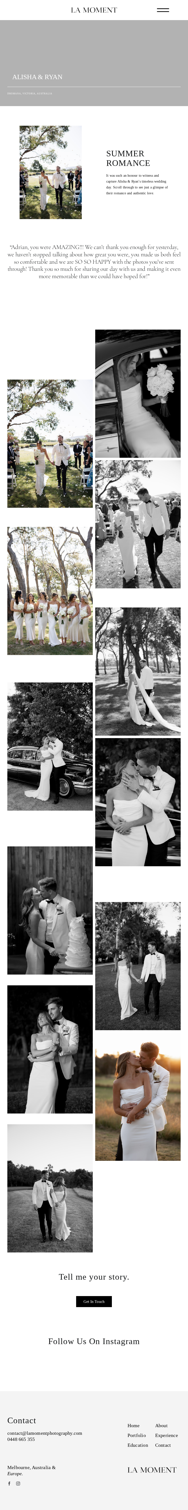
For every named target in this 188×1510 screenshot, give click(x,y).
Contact (163, 1445)
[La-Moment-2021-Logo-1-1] (94, 9)
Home (134, 1425)
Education (138, 1445)
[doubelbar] (163, 10)
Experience (166, 1435)
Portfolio (137, 1435)
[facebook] (9, 1483)
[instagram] (18, 1483)
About (161, 1425)
